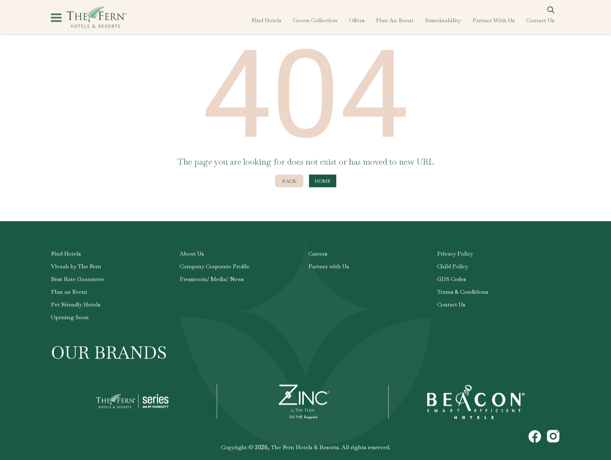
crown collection (315, 20)
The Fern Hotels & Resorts (305, 447)
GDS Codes (451, 279)
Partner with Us (328, 266)
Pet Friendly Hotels (75, 304)
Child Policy (452, 266)
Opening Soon (70, 317)
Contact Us (451, 304)
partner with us (493, 20)
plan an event (395, 20)
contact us (540, 20)
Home (323, 181)
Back (289, 181)
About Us (192, 253)
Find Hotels (66, 253)
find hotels (266, 20)
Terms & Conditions (462, 291)
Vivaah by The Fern (76, 266)
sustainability (443, 20)
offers (357, 20)
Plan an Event (69, 291)
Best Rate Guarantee (77, 279)
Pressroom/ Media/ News (212, 279)
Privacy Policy (455, 253)
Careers (317, 253)
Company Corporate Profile (215, 266)
